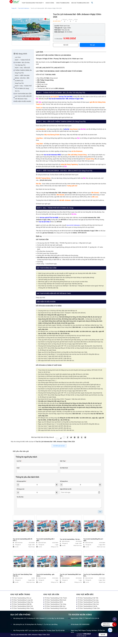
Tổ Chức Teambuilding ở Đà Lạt (21, 598)
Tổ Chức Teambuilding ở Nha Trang (23, 608)
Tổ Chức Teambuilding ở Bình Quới (55, 600)
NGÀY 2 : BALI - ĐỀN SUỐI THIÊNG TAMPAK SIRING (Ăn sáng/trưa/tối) (23, 70)
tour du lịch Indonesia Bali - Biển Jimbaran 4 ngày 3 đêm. (66, 99)
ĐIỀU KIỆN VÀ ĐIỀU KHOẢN (23, 101)
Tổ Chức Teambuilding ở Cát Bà (87, 606)
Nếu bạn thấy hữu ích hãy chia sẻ (42, 437)
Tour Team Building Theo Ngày (32, 3)
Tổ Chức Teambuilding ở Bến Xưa (55, 606)
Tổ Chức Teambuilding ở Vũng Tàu (22, 602)
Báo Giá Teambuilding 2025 (80, 3)
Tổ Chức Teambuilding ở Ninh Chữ (22, 606)
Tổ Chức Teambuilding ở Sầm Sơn (88, 604)
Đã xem (70, 19)
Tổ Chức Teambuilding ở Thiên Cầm (89, 608)
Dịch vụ (17, 91)
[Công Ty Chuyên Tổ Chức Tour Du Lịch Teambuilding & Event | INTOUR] (15, 1)
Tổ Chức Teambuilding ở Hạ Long (88, 600)
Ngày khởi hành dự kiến (65, 489)
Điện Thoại (63, 461)
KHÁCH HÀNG (50, 3)
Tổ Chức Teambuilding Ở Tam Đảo (88, 602)
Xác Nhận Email (64, 467)
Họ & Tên (19, 461)
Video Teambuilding (62, 3)
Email (18, 467)
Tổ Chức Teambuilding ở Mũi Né (21, 604)
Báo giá (92, 45)
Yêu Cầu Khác (20, 497)
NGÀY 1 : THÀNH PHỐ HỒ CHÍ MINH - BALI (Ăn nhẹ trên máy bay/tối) (22, 62)
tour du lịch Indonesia (73, 225)
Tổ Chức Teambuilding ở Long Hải (22, 600)
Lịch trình (18, 57)
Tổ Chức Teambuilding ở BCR (54, 602)
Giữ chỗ (65, 45)
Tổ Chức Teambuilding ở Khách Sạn (56, 608)
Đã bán (76, 19)
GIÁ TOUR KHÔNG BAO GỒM (23, 93)
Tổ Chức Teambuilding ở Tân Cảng (55, 604)
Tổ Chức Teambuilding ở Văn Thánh (56, 598)
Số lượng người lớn (22, 481)
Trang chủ (13, 8)
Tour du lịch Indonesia (23, 8)
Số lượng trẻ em (64, 481)
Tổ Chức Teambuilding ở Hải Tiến (88, 598)
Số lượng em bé (20, 489)
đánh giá (64, 19)
